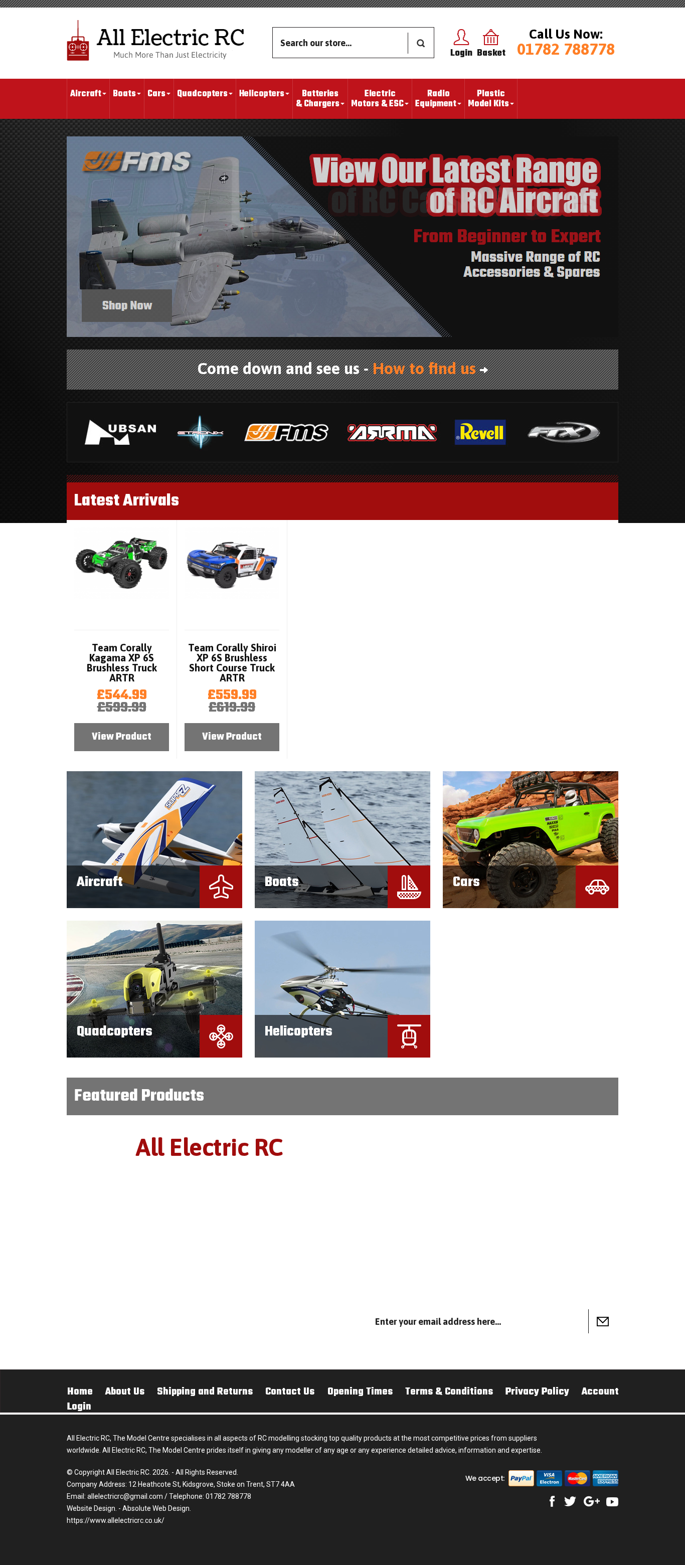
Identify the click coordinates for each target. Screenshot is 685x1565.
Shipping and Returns (205, 1392)
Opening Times (360, 1392)
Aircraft (100, 882)
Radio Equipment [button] (435, 99)
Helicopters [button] (261, 94)
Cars (466, 882)
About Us (124, 1392)
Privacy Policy (537, 1392)
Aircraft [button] (85, 94)
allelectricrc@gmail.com (125, 1496)
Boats (282, 882)
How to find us (424, 368)
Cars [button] (156, 94)
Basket (491, 53)
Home (80, 1392)
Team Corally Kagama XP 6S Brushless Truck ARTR (122, 662)
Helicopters (298, 1031)
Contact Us (289, 1392)
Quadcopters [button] (202, 94)
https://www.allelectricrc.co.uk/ (115, 1520)
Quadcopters (114, 1031)
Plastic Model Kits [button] (488, 99)
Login (461, 53)
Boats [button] (124, 94)
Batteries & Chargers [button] (317, 99)
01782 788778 (566, 49)
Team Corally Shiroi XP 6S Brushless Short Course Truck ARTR (232, 662)
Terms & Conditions (449, 1392)
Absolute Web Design (156, 1508)
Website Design (91, 1508)
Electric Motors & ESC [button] (377, 99)
